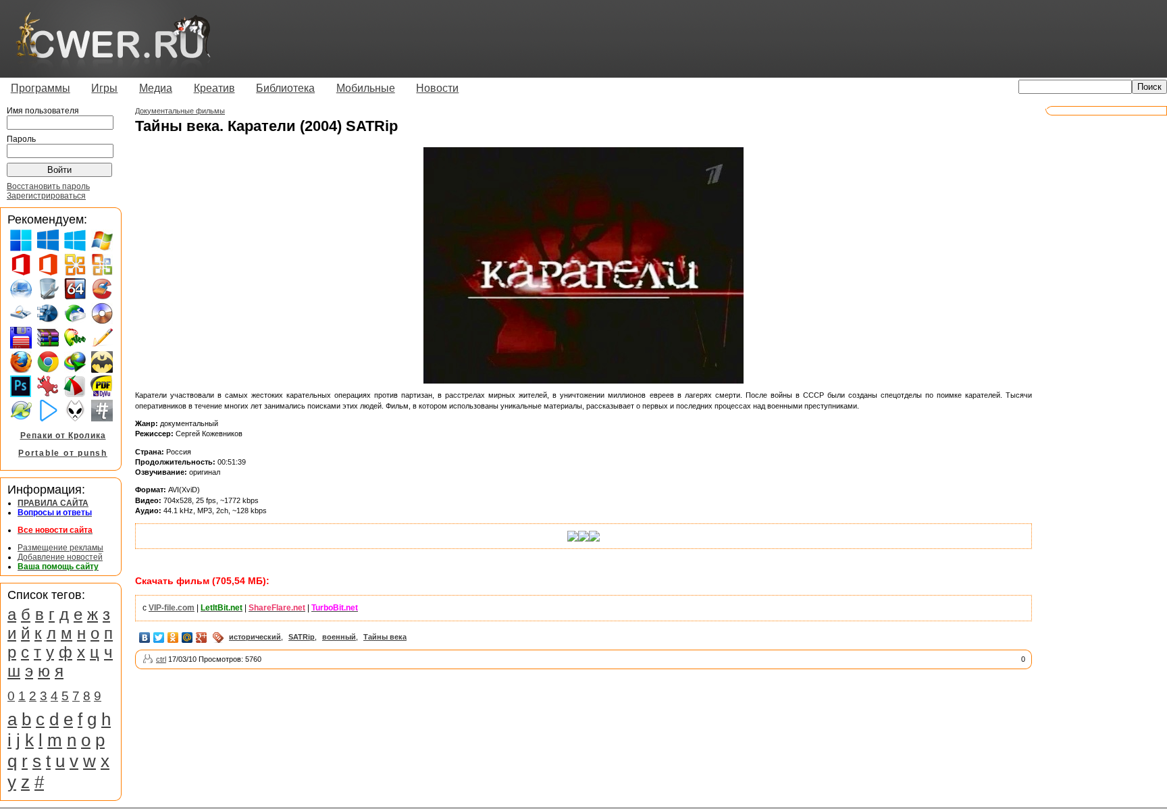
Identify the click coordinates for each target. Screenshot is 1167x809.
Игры (104, 88)
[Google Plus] (201, 637)
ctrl (161, 659)
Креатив (214, 88)
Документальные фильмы (180, 111)
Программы (40, 88)
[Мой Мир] (187, 637)
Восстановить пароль (48, 186)
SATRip (301, 637)
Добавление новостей (60, 557)
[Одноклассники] (173, 637)
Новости (437, 88)
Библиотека (285, 88)
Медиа (155, 88)
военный (339, 637)
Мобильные (365, 88)
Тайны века (385, 637)
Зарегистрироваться (46, 196)
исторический (255, 637)
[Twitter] (159, 637)
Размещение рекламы (60, 547)
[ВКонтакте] (145, 637)
